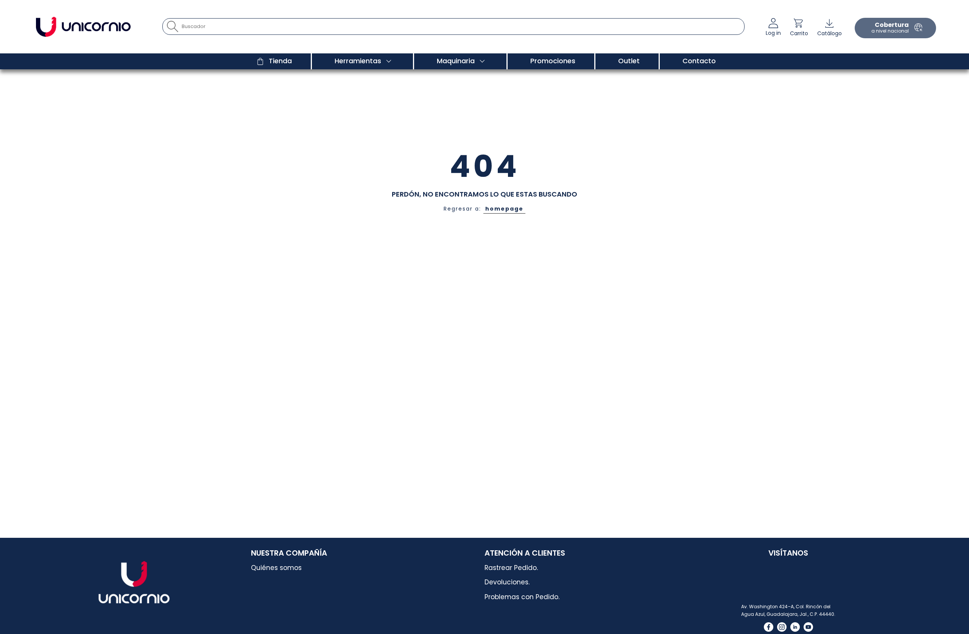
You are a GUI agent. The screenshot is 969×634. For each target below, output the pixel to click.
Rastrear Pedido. (511, 567)
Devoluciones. (507, 582)
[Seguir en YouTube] (808, 627)
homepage (504, 208)
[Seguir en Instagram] (782, 627)
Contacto (699, 61)
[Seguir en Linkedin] (795, 627)
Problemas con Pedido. (521, 596)
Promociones (552, 61)
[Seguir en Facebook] (768, 627)
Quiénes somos (276, 567)
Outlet (629, 61)
